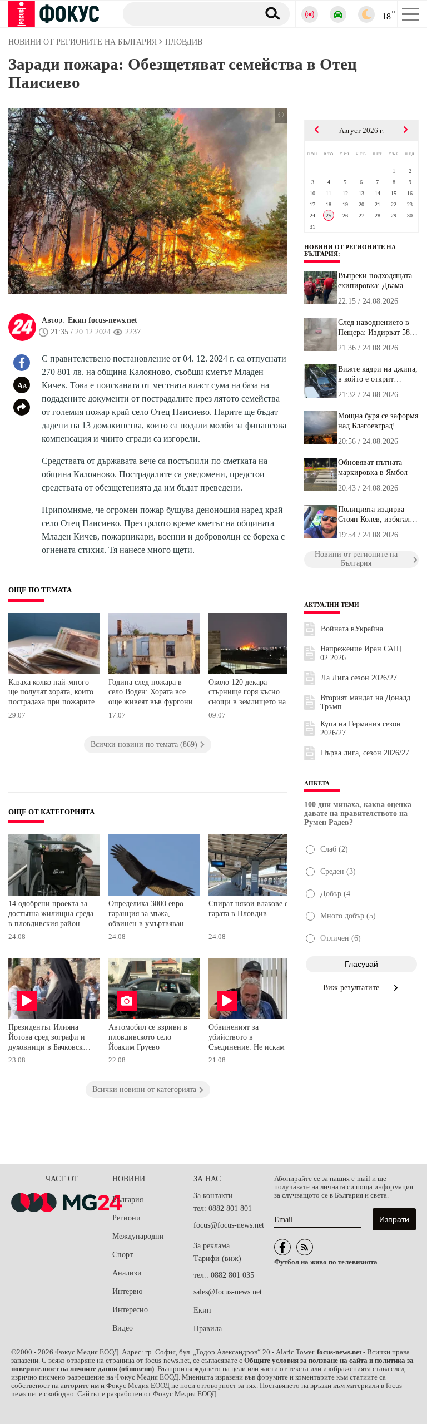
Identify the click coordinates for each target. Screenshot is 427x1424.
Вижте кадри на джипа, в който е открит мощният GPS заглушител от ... (378, 374)
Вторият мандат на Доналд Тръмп (365, 702)
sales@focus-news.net (227, 1292)
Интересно (130, 1310)
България (127, 1199)
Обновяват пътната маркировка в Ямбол (373, 467)
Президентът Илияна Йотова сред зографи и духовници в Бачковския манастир (49, 1038)
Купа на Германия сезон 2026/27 (360, 728)
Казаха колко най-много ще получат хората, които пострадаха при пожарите (51, 692)
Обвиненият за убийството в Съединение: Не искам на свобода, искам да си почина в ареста (251, 1038)
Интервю (127, 1291)
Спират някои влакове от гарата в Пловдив (250, 908)
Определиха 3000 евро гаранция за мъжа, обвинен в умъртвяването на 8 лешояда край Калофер (151, 914)
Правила (207, 1328)
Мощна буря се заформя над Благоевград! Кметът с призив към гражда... (378, 421)
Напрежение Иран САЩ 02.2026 (360, 653)
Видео (122, 1328)
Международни (138, 1236)
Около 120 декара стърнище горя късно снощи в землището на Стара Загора (247, 693)
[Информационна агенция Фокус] (282, 1247)
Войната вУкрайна (352, 629)
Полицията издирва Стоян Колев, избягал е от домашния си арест (376, 514)
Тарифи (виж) (217, 1258)
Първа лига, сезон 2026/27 (365, 753)
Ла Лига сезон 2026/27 (359, 678)
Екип (202, 1310)
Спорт (122, 1254)
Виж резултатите (352, 987)
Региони (126, 1218)
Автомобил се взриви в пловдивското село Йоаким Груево (147, 1037)
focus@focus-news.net (228, 1225)
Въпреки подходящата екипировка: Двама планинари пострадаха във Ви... (376, 280)
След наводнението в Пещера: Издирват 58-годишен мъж (375, 327)
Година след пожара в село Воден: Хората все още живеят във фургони (150, 692)
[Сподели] (21, 407)
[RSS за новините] (304, 1247)
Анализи (127, 1273)
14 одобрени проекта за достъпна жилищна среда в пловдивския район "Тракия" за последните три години (50, 914)
